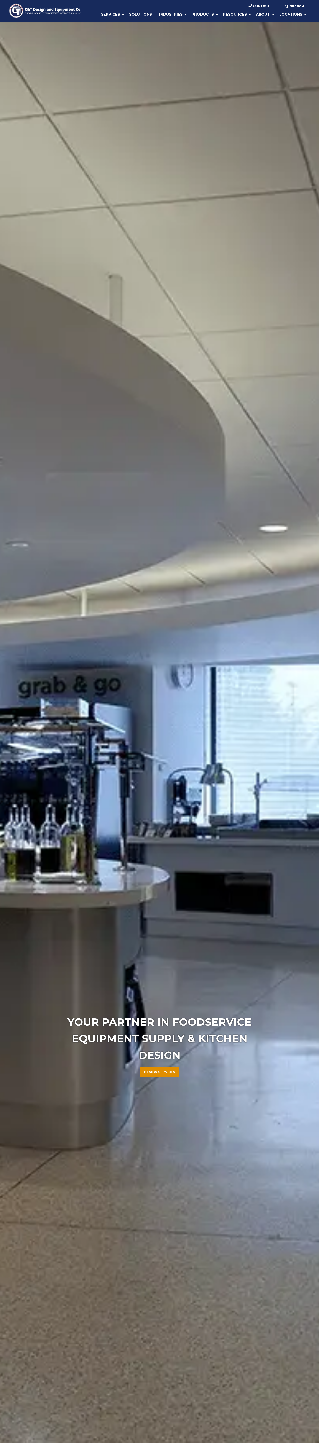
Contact (261, 6)
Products (203, 14)
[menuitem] (111, 14)
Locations (290, 14)
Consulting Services (159, 1072)
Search (297, 6)
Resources (235, 14)
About (263, 14)
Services (110, 14)
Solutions (140, 14)
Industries (171, 14)
